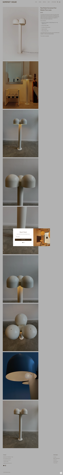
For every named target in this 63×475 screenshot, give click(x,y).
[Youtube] (22, 242)
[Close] (49, 230)
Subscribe (23, 239)
